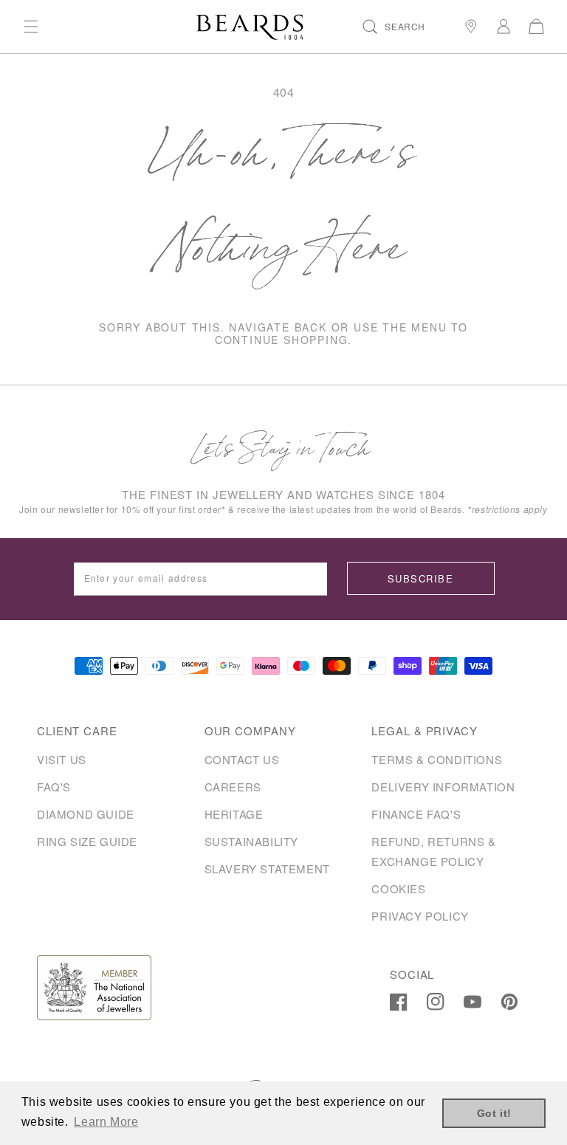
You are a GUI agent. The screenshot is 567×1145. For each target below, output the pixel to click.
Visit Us (61, 759)
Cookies (398, 888)
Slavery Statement (267, 868)
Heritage (234, 814)
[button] (31, 26)
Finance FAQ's (416, 814)
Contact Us (242, 759)
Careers (233, 786)
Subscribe (420, 578)
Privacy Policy (419, 916)
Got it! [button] (494, 1113)
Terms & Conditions (436, 759)
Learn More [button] (106, 1121)
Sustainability (251, 841)
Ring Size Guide (87, 841)
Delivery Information (443, 786)
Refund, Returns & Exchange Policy (433, 851)
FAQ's (54, 786)
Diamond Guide (85, 814)
